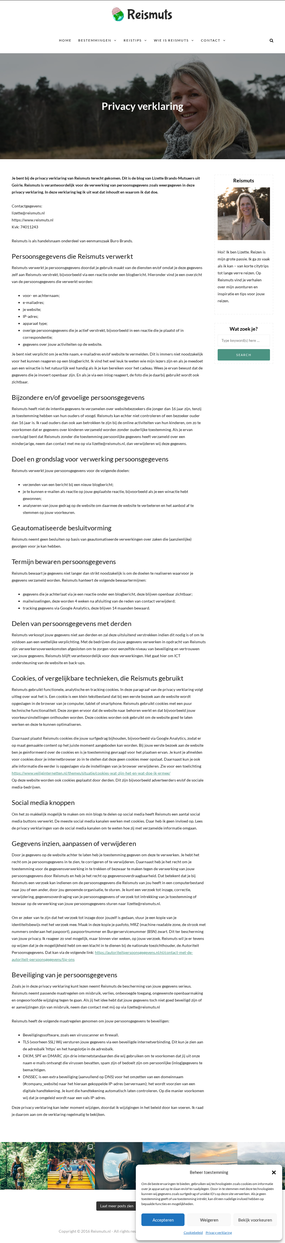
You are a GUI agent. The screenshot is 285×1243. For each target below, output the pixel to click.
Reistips (133, 40)
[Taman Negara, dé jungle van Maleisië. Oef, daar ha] (24, 1166)
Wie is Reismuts (171, 40)
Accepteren (163, 1219)
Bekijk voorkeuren (255, 1219)
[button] (274, 1172)
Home (65, 40)
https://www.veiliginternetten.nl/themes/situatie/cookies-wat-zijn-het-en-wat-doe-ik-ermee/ (91, 773)
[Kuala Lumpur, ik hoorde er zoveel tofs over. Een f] (71, 1166)
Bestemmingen (94, 40)
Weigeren (209, 1219)
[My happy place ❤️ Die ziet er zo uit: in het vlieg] (118, 1166)
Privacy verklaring (219, 1232)
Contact (210, 40)
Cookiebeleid (193, 1232)
